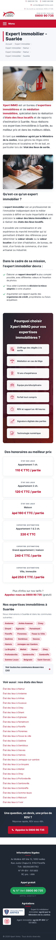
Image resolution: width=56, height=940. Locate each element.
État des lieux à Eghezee (15, 717)
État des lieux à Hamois (14, 755)
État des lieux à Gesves (14, 750)
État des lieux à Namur (14, 689)
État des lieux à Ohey (13, 774)
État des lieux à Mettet (13, 769)
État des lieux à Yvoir (13, 802)
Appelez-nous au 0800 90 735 (23, 594)
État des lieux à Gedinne (14, 740)
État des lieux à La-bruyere (16, 764)
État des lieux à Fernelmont (16, 722)
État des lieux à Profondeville (17, 778)
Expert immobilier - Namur (17, 48)
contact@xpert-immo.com (43, 5)
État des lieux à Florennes (15, 731)
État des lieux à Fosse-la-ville (17, 736)
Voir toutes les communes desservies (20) (24, 669)
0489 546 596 (47, 1)
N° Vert (29, 890)
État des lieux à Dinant (13, 712)
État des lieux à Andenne (15, 693)
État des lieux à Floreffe (14, 726)
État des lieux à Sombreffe (15, 788)
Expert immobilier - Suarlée (18, 56)
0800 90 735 (33, 1)
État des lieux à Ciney (13, 707)
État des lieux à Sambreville (16, 783)
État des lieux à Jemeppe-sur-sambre (21, 759)
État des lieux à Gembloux (15, 745)
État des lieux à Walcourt (15, 797)
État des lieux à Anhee (13, 698)
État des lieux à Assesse (14, 703)
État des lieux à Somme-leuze (17, 793)
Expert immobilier (22, 44)
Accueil (9, 44)
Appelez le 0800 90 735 (29, 829)
